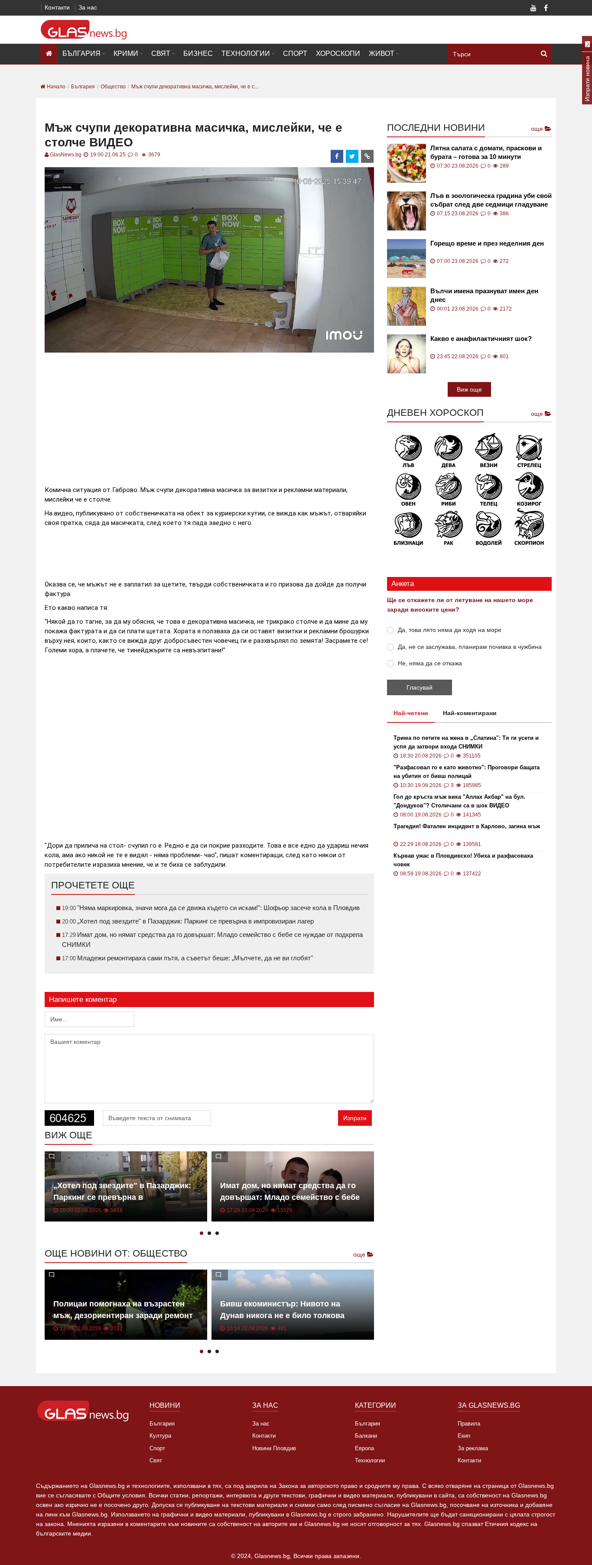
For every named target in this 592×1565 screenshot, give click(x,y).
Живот (381, 53)
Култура (160, 1435)
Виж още (469, 389)
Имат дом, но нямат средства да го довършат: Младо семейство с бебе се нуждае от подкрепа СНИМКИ (290, 1197)
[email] (367, 156)
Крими (126, 53)
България (81, 53)
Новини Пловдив (274, 1448)
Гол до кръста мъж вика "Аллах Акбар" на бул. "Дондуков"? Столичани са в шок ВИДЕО (459, 801)
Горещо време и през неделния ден (487, 243)
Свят (160, 53)
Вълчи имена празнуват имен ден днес (484, 295)
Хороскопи (338, 53)
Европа (364, 1448)
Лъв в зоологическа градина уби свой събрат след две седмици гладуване (491, 200)
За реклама (473, 1448)
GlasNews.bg (65, 155)
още (360, 1254)
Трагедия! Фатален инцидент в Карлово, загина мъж (467, 826)
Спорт (295, 53)
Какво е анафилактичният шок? (481, 338)
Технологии (245, 53)
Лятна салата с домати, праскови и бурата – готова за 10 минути (486, 152)
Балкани (366, 1435)
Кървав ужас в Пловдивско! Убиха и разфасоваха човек (463, 860)
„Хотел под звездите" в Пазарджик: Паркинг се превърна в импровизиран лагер (122, 1197)
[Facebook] (546, 8)
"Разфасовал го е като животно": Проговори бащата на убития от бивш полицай (467, 771)
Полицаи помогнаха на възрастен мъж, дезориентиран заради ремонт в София (123, 1315)
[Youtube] (533, 8)
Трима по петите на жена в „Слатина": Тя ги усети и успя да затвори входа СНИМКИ (466, 742)
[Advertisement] (209, 415)
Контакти (57, 7)
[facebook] (337, 156)
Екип (464, 1435)
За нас (87, 7)
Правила (469, 1423)
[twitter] (352, 156)
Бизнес (198, 53)
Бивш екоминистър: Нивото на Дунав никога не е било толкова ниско (282, 1315)
